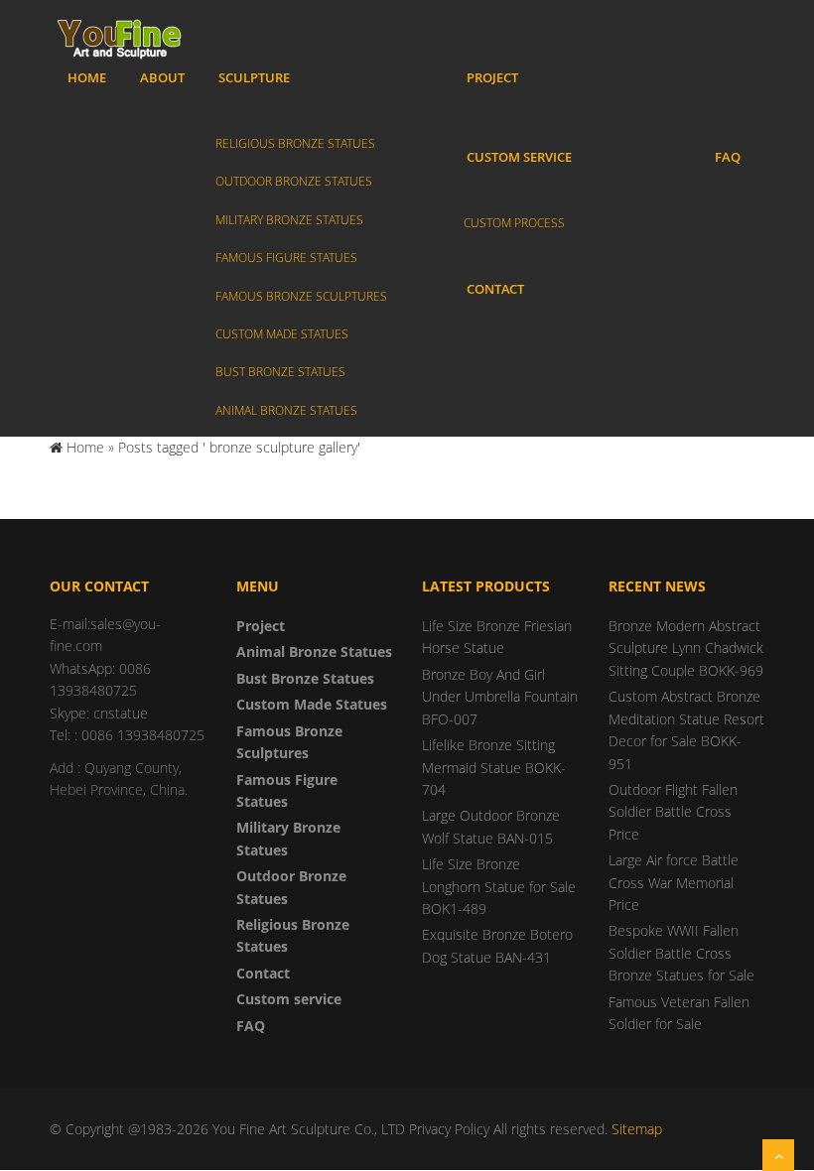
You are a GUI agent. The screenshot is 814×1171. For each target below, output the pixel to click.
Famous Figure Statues (286, 257)
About (162, 77)
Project (492, 77)
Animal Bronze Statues (286, 410)
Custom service (519, 157)
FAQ (728, 157)
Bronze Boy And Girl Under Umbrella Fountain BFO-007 (500, 696)
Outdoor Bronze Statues (293, 181)
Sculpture (254, 77)
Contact (495, 289)
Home (87, 77)
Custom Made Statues (281, 333)
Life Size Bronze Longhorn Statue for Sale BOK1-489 (499, 886)
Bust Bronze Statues (280, 371)
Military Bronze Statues (289, 219)
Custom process (514, 222)
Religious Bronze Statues (295, 143)
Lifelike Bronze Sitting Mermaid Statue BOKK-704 (494, 767)
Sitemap (636, 1128)
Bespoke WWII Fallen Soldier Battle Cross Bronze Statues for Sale (681, 952)
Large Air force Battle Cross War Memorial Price (674, 882)
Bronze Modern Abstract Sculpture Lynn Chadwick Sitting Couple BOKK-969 (686, 648)
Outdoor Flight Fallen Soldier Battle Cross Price (673, 812)
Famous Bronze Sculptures (301, 296)
